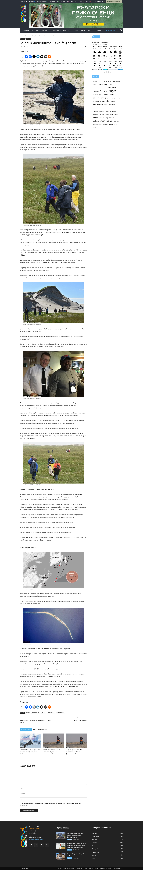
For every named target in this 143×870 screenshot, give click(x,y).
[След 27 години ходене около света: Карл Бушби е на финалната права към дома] (53, 741)
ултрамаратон (97, 124)
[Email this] (41, 56)
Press (96, 868)
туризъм (116, 121)
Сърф (110, 85)
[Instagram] (36, 845)
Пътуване (45, 30)
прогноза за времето (106, 114)
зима (115, 98)
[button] (121, 30)
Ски (95, 85)
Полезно (56, 30)
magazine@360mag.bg (36, 839)
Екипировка (85, 30)
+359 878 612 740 (34, 829)
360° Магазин (110, 30)
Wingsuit (22, 747)
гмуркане (95, 94)
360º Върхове (89, 868)
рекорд (105, 118)
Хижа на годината (98, 88)
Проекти (102, 868)
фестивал (105, 124)
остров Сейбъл (36, 712)
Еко (75, 30)
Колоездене (115, 81)
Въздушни (41, 2)
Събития (34, 30)
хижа (94, 128)
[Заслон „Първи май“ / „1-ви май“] (60, 856)
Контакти (109, 868)
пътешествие (60, 712)
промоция (116, 114)
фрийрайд (117, 124)
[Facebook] (31, 845)
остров (28, 712)
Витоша (106, 81)
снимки (111, 118)
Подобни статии (26, 729)
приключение (51, 712)
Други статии (63, 828)
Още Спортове (98, 2)
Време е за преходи (80, 721)
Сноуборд (102, 85)
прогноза (95, 114)
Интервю (66, 30)
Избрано (45, 747)
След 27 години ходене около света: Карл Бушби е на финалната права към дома (51, 752)
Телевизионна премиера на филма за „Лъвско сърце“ (35, 722)
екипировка (105, 98)
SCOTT (100, 81)
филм (111, 124)
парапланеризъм (98, 111)
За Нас (60, 868)
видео (112, 91)
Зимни (23, 2)
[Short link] (45, 56)
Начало (21, 36)
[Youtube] (47, 845)
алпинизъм (111, 88)
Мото (87, 2)
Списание (97, 30)
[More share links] (49, 56)
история (113, 101)
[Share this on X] (34, 56)
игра (119, 98)
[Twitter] (41, 845)
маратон (112, 105)
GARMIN (95, 81)
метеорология (97, 108)
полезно (114, 111)
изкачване (96, 101)
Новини (26, 30)
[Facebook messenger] (30, 56)
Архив (68, 747)
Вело (80, 2)
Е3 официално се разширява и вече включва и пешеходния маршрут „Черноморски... (76, 845)
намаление (106, 108)
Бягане (73, 2)
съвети (96, 121)
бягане (103, 91)
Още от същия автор (40, 729)
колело (105, 104)
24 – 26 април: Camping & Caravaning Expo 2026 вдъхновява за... (75, 835)
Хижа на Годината (114, 2)
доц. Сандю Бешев (106, 95)
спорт (117, 118)
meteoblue (107, 72)
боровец (96, 91)
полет (43, 712)
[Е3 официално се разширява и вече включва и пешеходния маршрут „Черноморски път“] (60, 846)
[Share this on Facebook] (26, 56)
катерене (98, 105)
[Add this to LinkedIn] (37, 56)
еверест (96, 98)
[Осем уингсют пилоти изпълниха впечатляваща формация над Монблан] (30, 741)
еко (112, 98)
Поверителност (118, 868)
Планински (53, 2)
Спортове (95, 836)
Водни (31, 2)
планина (108, 111)
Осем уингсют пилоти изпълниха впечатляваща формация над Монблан (30, 752)
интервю (105, 101)
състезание (106, 121)
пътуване (97, 118)
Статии (28, 38)
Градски (64, 2)
